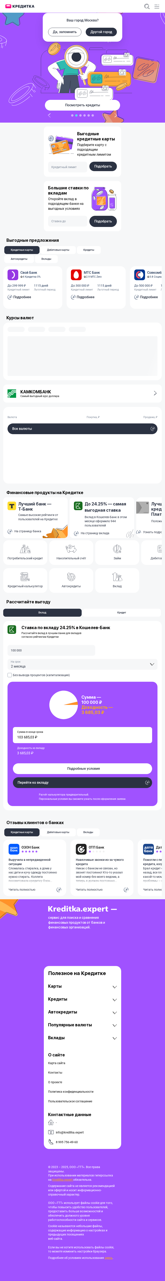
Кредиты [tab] (88, 249)
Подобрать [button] (103, 166)
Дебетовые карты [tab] (58, 249)
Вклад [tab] (42, 612)
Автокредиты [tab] (19, 258)
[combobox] (82, 664)
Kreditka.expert (62, 1179)
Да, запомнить (65, 32)
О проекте (55, 1082)
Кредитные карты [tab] (22, 249)
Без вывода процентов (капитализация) (41, 675)
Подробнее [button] (22, 297)
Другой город (101, 32)
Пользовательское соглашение (70, 1101)
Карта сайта (56, 1063)
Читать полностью (22, 889)
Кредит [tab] (121, 612)
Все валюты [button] (22, 429)
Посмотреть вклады (82, 105)
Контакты (55, 1072)
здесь (109, 1258)
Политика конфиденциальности (70, 1091)
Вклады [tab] (46, 258)
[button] (152, 393)
